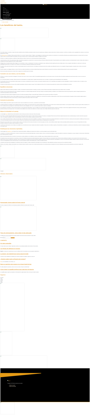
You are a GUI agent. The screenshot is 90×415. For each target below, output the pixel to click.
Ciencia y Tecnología (6, 11)
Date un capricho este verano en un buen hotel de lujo (15, 264)
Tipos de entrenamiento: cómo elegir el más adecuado (16, 233)
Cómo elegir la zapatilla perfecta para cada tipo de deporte (17, 269)
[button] (45, 5)
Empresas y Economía (6, 14)
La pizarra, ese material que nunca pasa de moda (14, 254)
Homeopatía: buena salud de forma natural (12, 202)
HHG (1, 261)
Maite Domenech (4, 55)
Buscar (1, 237)
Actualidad (4, 8)
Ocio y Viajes (8, 15)
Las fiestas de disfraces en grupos (10, 248)
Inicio (4, 7)
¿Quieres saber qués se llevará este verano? (13, 259)
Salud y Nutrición (8, 13)
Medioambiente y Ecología (7, 18)
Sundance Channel (3, 2)
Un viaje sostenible (5, 243)
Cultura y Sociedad (6, 12)
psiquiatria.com (9, 131)
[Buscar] (13, 237)
